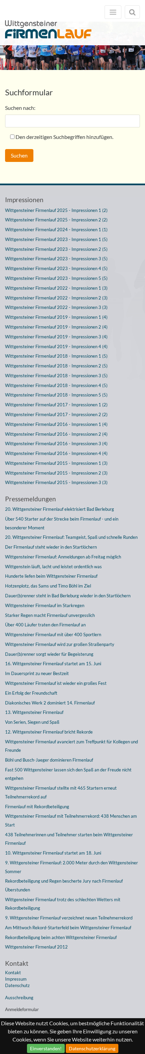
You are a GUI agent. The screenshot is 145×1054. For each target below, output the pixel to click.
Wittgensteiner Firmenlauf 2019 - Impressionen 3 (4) (56, 336)
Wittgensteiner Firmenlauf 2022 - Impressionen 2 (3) (56, 298)
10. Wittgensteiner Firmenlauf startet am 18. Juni (53, 853)
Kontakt (13, 972)
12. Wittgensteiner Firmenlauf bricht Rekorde (49, 732)
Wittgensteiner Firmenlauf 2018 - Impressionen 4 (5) (56, 385)
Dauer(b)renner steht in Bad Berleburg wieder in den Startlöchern (67, 595)
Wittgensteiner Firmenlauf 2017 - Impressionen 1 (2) (56, 404)
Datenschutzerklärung (92, 1048)
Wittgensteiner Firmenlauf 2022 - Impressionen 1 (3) (56, 288)
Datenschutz (17, 985)
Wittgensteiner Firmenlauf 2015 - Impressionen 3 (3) (56, 482)
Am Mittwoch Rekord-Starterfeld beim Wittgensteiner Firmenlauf (68, 927)
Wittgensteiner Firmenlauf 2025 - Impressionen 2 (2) (56, 219)
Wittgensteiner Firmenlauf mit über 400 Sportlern (53, 634)
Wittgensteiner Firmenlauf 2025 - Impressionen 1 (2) (56, 210)
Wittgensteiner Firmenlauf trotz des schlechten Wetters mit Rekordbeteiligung (62, 904)
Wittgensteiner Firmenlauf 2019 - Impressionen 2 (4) (56, 327)
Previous (10, 48)
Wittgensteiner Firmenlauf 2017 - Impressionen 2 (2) (56, 414)
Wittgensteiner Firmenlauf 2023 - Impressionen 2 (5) (56, 249)
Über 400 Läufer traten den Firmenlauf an (45, 624)
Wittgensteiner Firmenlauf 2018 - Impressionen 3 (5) (56, 375)
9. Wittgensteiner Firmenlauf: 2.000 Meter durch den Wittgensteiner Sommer (71, 867)
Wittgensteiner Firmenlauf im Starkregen (44, 605)
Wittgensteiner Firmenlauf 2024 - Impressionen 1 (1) (56, 229)
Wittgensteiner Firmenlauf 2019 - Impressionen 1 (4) (56, 317)
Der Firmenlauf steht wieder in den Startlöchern (51, 547)
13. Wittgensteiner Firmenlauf (34, 712)
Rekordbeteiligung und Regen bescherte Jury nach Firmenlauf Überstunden (64, 885)
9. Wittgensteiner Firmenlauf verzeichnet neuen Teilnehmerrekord (69, 917)
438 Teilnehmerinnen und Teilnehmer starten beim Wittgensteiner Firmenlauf (69, 839)
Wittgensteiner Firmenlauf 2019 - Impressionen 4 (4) (56, 346)
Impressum (16, 979)
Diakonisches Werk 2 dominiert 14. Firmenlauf (50, 702)
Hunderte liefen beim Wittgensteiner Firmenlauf (51, 576)
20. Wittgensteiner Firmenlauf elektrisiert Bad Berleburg (59, 509)
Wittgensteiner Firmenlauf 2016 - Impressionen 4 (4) (56, 453)
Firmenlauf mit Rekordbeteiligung (37, 806)
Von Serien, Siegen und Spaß (32, 722)
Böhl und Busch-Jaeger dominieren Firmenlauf (49, 760)
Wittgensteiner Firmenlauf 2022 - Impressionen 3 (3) (56, 307)
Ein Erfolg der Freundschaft (31, 693)
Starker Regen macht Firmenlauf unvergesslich (50, 615)
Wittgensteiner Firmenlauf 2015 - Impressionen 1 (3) (56, 463)
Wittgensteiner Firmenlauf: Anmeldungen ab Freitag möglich (63, 556)
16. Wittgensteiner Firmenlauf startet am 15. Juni (53, 663)
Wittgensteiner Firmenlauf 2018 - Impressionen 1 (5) (56, 356)
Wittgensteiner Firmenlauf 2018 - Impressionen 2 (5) (56, 365)
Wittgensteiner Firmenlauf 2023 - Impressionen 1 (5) (56, 239)
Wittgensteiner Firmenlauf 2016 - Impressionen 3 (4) (56, 443)
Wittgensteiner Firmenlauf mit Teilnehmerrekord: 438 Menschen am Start (71, 820)
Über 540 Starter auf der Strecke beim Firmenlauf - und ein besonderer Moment (61, 523)
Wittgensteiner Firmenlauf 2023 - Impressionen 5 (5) (56, 278)
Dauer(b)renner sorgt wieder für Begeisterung (49, 654)
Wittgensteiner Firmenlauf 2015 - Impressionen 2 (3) (56, 473)
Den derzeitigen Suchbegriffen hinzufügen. (64, 137)
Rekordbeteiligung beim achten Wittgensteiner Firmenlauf (61, 937)
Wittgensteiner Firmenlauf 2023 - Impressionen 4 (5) (56, 268)
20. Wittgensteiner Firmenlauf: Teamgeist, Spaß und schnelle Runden (71, 537)
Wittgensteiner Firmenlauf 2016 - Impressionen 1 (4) (56, 424)
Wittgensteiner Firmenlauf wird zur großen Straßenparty (59, 644)
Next (135, 48)
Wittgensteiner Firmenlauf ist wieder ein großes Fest (56, 683)
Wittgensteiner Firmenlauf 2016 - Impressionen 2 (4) (56, 434)
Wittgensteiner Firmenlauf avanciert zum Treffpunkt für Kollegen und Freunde (71, 746)
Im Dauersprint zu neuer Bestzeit (37, 673)
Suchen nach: (20, 107)
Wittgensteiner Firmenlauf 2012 (36, 947)
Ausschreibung (19, 997)
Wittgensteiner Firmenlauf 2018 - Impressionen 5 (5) (56, 395)
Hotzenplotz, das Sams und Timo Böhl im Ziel (48, 586)
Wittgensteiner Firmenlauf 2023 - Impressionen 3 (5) (56, 258)
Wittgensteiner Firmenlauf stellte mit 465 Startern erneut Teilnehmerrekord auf (61, 792)
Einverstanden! (46, 1048)
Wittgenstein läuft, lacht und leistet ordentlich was (53, 566)
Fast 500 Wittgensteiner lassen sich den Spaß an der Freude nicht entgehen (68, 774)
